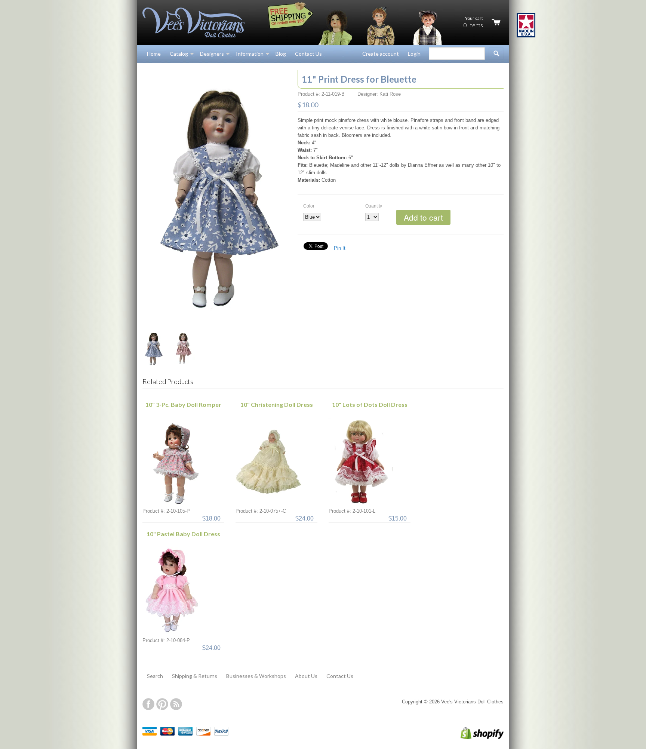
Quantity (373, 206)
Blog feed (176, 704)
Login (414, 53)
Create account (380, 53)
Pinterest (162, 704)
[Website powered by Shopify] (474, 737)
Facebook (148, 704)
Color (308, 206)
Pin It (339, 248)
